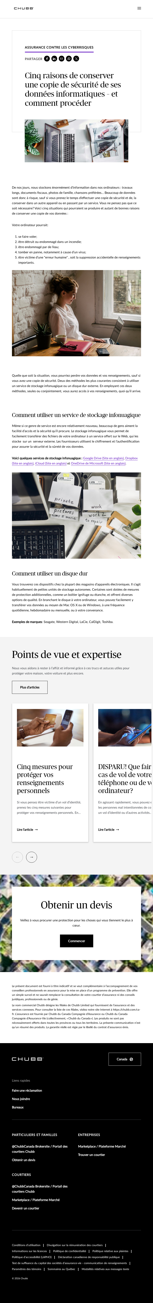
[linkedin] (54, 58)
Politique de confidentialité (69, 1251)
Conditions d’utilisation (26, 1245)
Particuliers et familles (34, 1135)
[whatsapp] (69, 58)
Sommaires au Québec (61, 1269)
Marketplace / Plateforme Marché (102, 1146)
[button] (17, 857)
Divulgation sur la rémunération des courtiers (75, 1245)
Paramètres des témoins (26, 1269)
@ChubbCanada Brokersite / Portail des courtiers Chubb (40, 1149)
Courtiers (21, 1174)
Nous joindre (21, 1099)
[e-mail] (62, 58)
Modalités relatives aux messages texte (105, 1269)
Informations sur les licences (29, 1251)
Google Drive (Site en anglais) (103, 458)
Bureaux (18, 1107)
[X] (76, 58)
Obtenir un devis (23, 1160)
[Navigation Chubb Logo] (24, 9)
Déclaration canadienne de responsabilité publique (89, 1257)
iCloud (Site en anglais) (51, 463)
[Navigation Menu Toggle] (139, 8)
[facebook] (47, 58)
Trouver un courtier (91, 1154)
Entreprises (89, 1135)
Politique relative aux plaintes (110, 1251)
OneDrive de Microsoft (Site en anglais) (98, 463)
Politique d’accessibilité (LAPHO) (32, 1257)
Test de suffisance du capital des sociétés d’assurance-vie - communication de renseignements (69, 1263)
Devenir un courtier (25, 1208)
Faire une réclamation (27, 1090)
